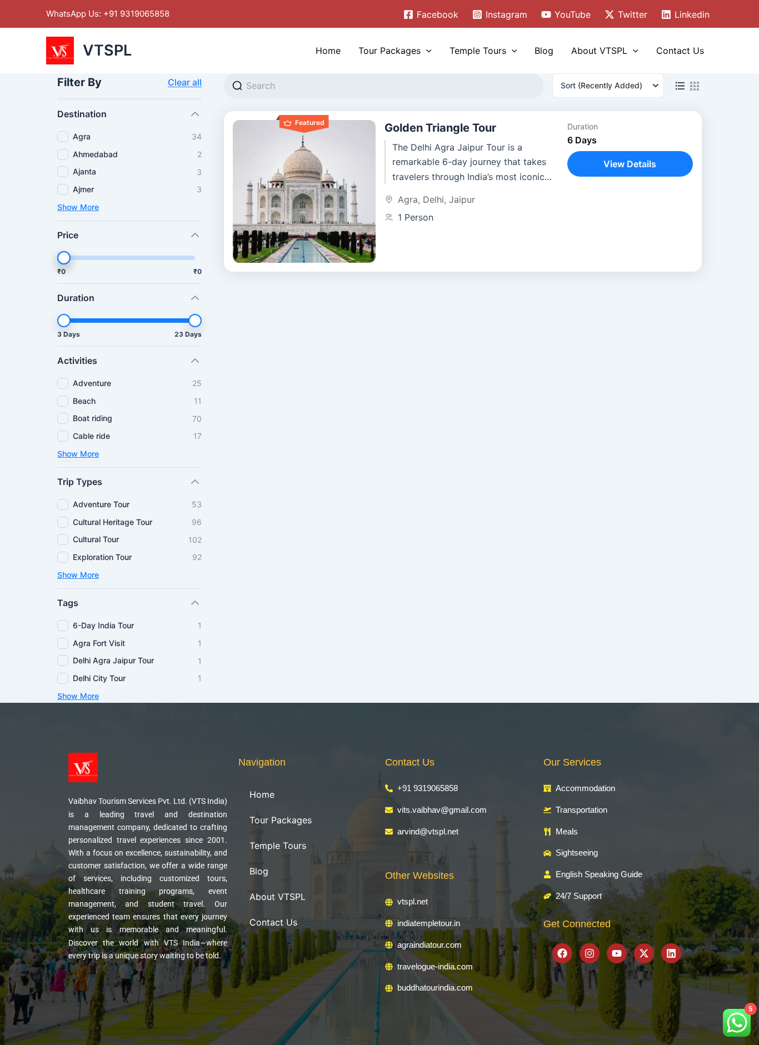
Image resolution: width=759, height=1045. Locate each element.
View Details (629, 163)
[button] (426, 50)
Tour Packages (389, 50)
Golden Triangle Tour (440, 127)
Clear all (185, 82)
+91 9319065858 (136, 13)
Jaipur (462, 199)
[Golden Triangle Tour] (304, 191)
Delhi (433, 199)
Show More (78, 207)
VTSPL (107, 50)
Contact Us (680, 50)
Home (328, 50)
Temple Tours (478, 50)
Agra (408, 199)
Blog (544, 50)
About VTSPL (599, 50)
